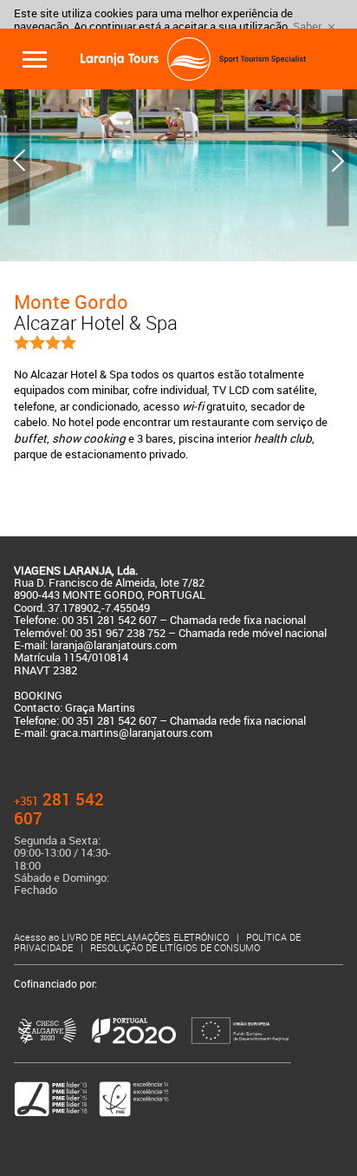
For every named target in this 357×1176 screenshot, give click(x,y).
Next (338, 160)
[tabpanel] (178, 161)
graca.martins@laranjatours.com (131, 733)
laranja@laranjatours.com (113, 645)
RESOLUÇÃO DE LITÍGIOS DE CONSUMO (175, 948)
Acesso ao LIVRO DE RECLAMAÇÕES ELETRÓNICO (122, 937)
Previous (19, 160)
